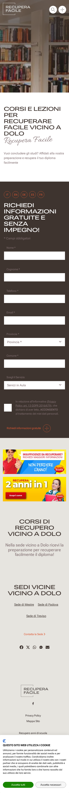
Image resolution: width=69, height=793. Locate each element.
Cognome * (13, 269)
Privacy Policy (33, 715)
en (15, 194)
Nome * (11, 247)
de (24, 194)
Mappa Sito (33, 721)
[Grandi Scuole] (34, 461)
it (7, 194)
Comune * (12, 355)
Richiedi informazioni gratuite (24, 428)
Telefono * (12, 290)
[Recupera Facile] (18, 9)
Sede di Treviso (36, 616)
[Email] (47, 647)
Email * (11, 312)
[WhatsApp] (34, 647)
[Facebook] (21, 647)
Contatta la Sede (34, 634)
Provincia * (13, 334)
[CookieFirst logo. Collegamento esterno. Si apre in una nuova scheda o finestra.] (4, 741)
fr (41, 194)
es (32, 194)
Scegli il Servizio (16, 377)
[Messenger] (41, 647)
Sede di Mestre (24, 604)
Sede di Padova (48, 604)
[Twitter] (28, 647)
